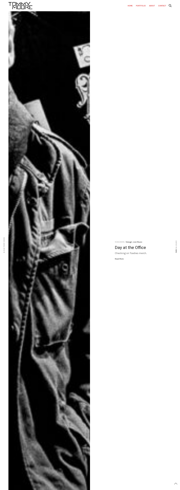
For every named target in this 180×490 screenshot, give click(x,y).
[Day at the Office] (49, 250)
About (152, 6)
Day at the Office (130, 247)
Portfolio (141, 6)
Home (130, 6)
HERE (176, 251)
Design (129, 242)
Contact (162, 6)
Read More (119, 259)
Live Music (137, 242)
